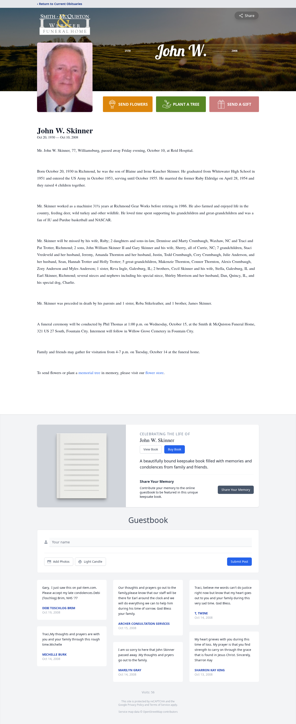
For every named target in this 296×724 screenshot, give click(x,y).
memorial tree (89, 372)
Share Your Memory (235, 490)
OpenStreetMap (152, 712)
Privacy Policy (136, 705)
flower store (154, 372)
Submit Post (239, 561)
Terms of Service (160, 705)
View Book (150, 449)
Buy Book (174, 449)
